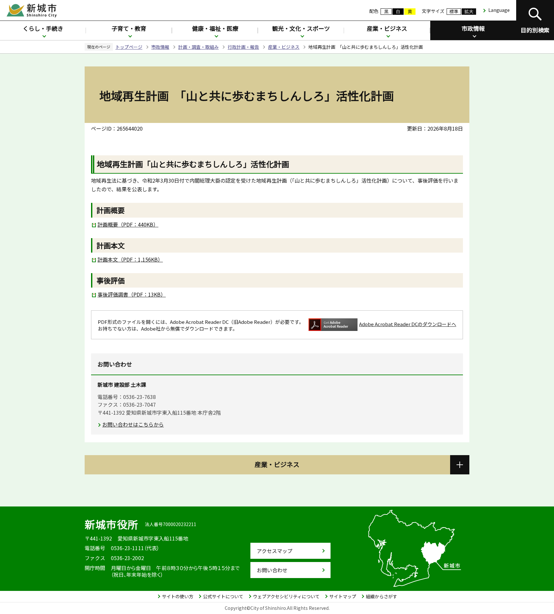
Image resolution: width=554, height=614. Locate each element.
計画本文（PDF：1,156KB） (130, 259)
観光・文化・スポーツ (301, 28)
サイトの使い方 (177, 596)
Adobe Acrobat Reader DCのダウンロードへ (407, 324)
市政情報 (473, 28)
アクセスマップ (274, 551)
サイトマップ (342, 596)
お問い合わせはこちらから (133, 424)
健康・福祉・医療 (215, 28)
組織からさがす (381, 596)
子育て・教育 (129, 28)
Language (499, 10)
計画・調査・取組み (198, 47)
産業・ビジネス (387, 28)
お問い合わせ (272, 570)
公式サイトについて (223, 596)
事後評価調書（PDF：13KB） (131, 294)
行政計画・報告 (243, 47)
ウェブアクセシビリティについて (286, 596)
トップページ (128, 47)
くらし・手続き (43, 28)
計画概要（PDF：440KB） (127, 224)
